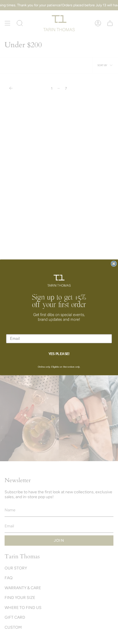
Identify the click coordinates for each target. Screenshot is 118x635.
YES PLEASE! (59, 354)
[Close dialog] (113, 263)
